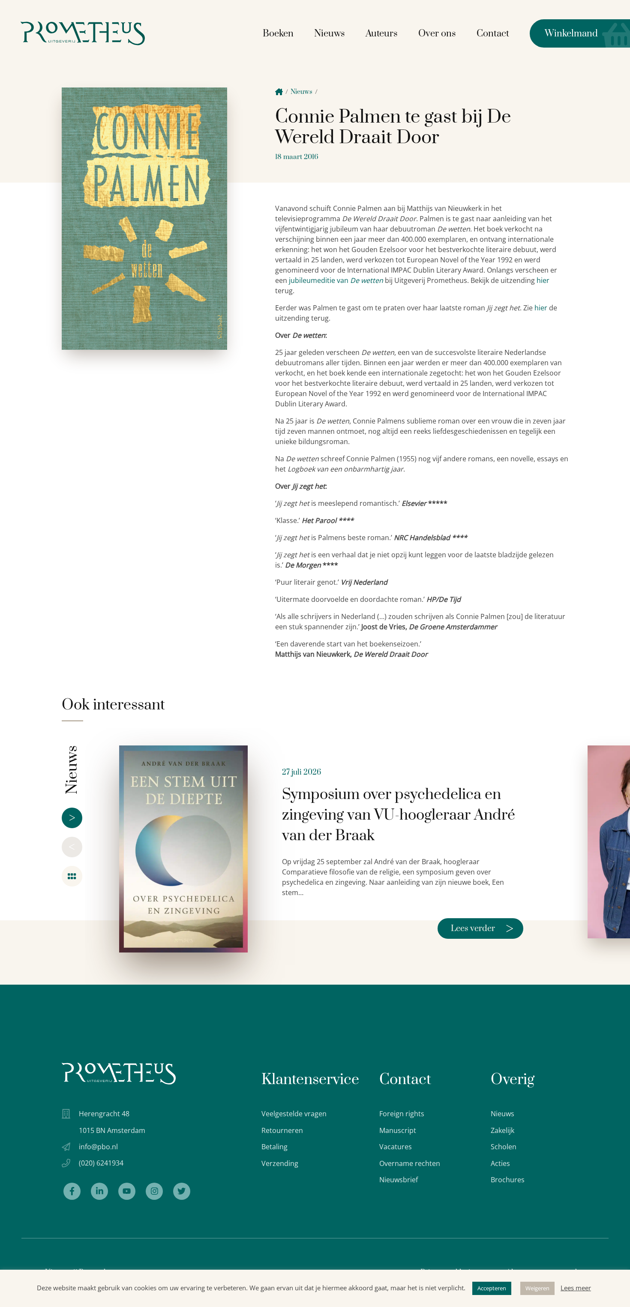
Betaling (274, 1146)
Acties (500, 1163)
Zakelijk (502, 1130)
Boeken (278, 33)
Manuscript (397, 1130)
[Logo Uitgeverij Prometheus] (83, 33)
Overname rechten (409, 1163)
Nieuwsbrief (398, 1179)
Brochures (508, 1179)
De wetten (366, 280)
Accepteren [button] (491, 1288)
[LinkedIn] (99, 1191)
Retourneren (282, 1130)
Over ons (437, 33)
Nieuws (329, 33)
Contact (493, 33)
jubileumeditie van (319, 280)
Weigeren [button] (537, 1288)
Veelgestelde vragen (294, 1113)
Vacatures (395, 1146)
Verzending (279, 1163)
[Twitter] (181, 1191)
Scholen (503, 1146)
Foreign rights (401, 1113)
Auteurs (382, 33)
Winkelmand (564, 33)
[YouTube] (126, 1191)
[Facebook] (72, 1191)
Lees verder (482, 928)
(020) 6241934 (101, 1163)
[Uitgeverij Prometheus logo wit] (119, 1074)
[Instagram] (154, 1191)
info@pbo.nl (98, 1146)
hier (543, 280)
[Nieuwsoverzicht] (72, 876)
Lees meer (576, 1287)
